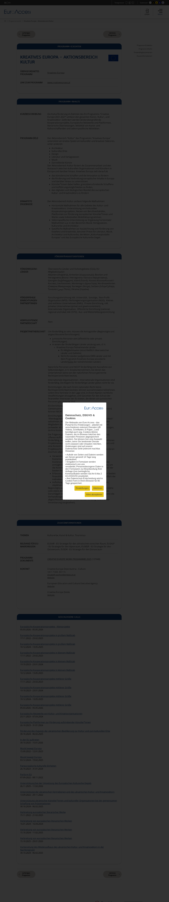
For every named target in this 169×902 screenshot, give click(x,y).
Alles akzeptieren (94, 494)
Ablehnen (97, 488)
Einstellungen (82, 488)
